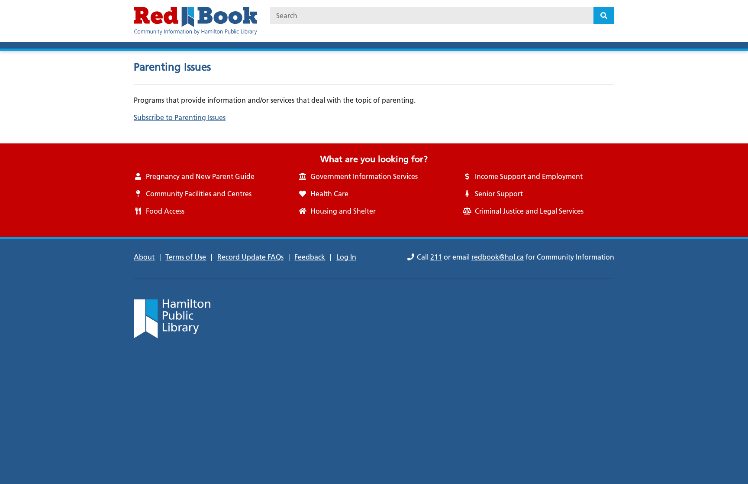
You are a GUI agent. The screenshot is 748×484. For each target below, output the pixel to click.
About (144, 257)
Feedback (309, 257)
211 (436, 257)
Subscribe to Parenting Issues (180, 117)
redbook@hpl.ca (497, 257)
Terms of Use (185, 257)
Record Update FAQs (250, 257)
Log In (346, 257)
